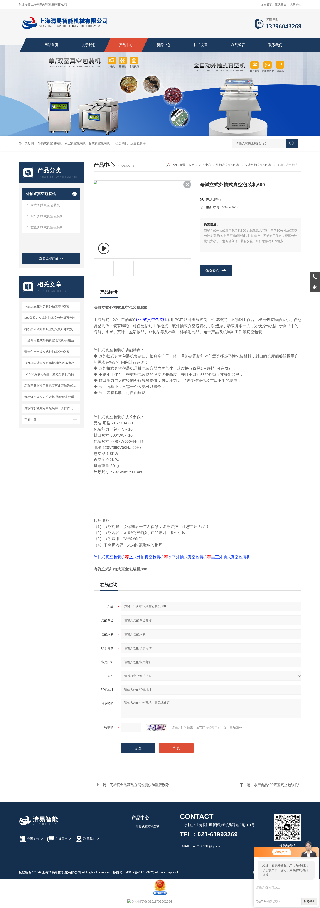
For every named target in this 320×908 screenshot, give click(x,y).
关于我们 (89, 45)
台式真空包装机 (99, 143)
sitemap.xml (169, 872)
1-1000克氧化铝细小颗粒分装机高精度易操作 (51, 374)
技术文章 (201, 45)
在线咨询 (212, 270)
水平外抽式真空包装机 (46, 216)
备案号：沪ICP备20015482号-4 (135, 872)
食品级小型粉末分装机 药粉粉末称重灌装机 (51, 397)
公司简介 (33, 838)
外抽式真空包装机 (50, 143)
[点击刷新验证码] (156, 727)
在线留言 (281, 4)
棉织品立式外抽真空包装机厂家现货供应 (51, 329)
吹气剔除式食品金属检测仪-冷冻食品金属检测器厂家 (51, 363)
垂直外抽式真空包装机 (46, 227)
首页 (191, 165)
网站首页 (51, 45)
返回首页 (267, 4)
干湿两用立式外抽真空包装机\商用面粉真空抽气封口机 (51, 340)
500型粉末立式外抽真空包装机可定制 (49, 317)
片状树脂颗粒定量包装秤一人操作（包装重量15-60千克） (51, 408)
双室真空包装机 (75, 143)
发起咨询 (309, 901)
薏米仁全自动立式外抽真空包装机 (47, 351)
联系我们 (295, 4)
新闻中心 (163, 45)
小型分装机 (120, 143)
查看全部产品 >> (51, 258)
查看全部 (30, 419)
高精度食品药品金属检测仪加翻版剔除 (139, 785)
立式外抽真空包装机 (45, 205)
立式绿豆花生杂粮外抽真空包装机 (47, 306)
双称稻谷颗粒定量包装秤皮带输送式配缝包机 (51, 385)
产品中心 (126, 45)
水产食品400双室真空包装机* (276, 785)
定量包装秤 (138, 143)
